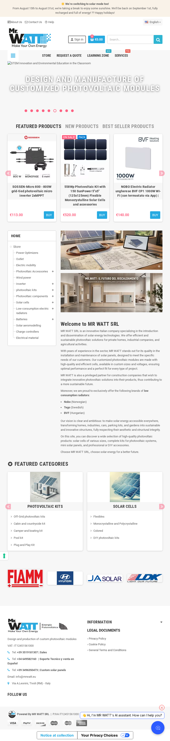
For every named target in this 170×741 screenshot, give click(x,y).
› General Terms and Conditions (106, 650)
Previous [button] (8, 173)
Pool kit (18, 537)
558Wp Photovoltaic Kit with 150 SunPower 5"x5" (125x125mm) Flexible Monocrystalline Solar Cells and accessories (85, 195)
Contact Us (35, 22)
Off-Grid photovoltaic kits (29, 516)
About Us (16, 22)
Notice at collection (57, 735)
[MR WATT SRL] (30, 37)
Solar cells (125, 506)
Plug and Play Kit (24, 545)
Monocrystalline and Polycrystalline (115, 523)
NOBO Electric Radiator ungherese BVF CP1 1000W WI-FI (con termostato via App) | (138, 191)
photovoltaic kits (45, 506)
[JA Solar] (65, 578)
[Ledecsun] (144, 578)
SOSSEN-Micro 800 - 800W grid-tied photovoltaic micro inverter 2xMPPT (32, 191)
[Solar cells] (124, 486)
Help (49, 22)
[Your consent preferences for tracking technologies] (4, 556)
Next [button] (162, 173)
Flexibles (98, 516)
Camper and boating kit (28, 530)
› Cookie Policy (96, 644)
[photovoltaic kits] (45, 486)
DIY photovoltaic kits (106, 537)
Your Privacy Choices (99, 735)
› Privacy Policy (96, 638)
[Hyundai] (25, 578)
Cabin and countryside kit (29, 523)
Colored (98, 530)
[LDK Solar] (105, 578)
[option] (31, 178)
